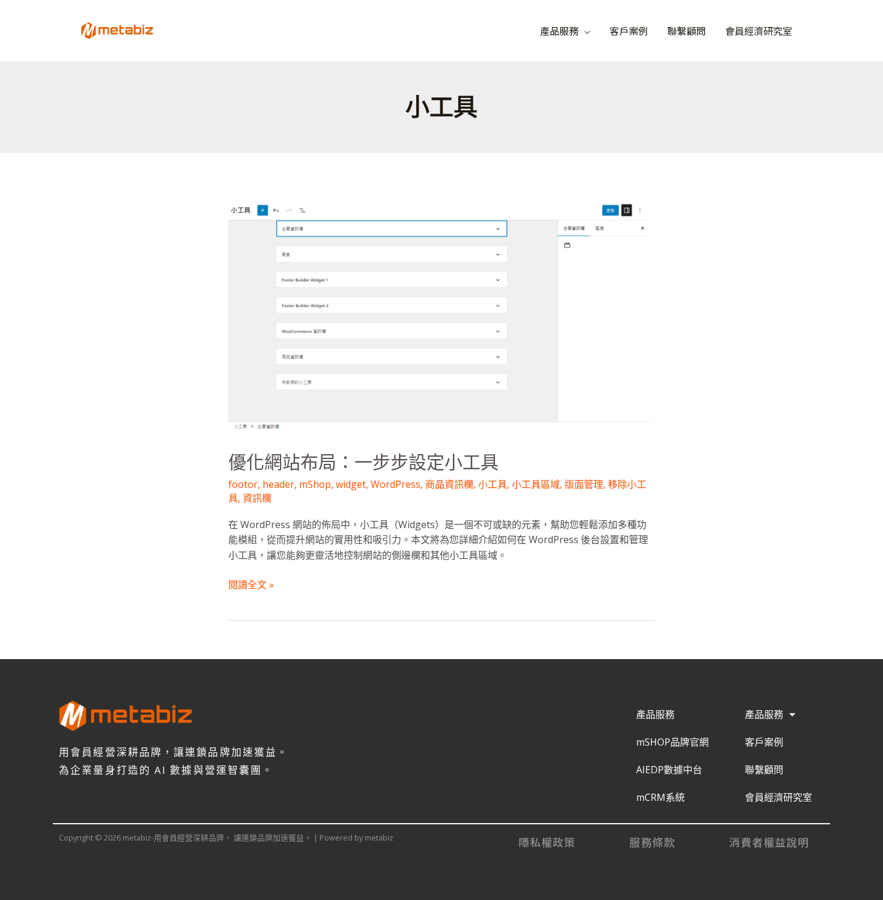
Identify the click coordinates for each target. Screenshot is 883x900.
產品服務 (559, 30)
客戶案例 (629, 30)
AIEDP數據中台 (669, 769)
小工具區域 (536, 484)
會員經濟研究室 (758, 30)
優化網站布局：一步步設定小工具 (363, 462)
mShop (315, 484)
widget (351, 484)
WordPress (395, 484)
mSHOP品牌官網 (672, 742)
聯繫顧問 (686, 30)
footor (243, 484)
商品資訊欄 (449, 484)
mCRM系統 (660, 797)
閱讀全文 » (251, 584)
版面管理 (584, 484)
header (278, 484)
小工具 (492, 484)
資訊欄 (257, 498)
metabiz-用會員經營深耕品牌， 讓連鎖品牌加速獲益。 (299, 24)
